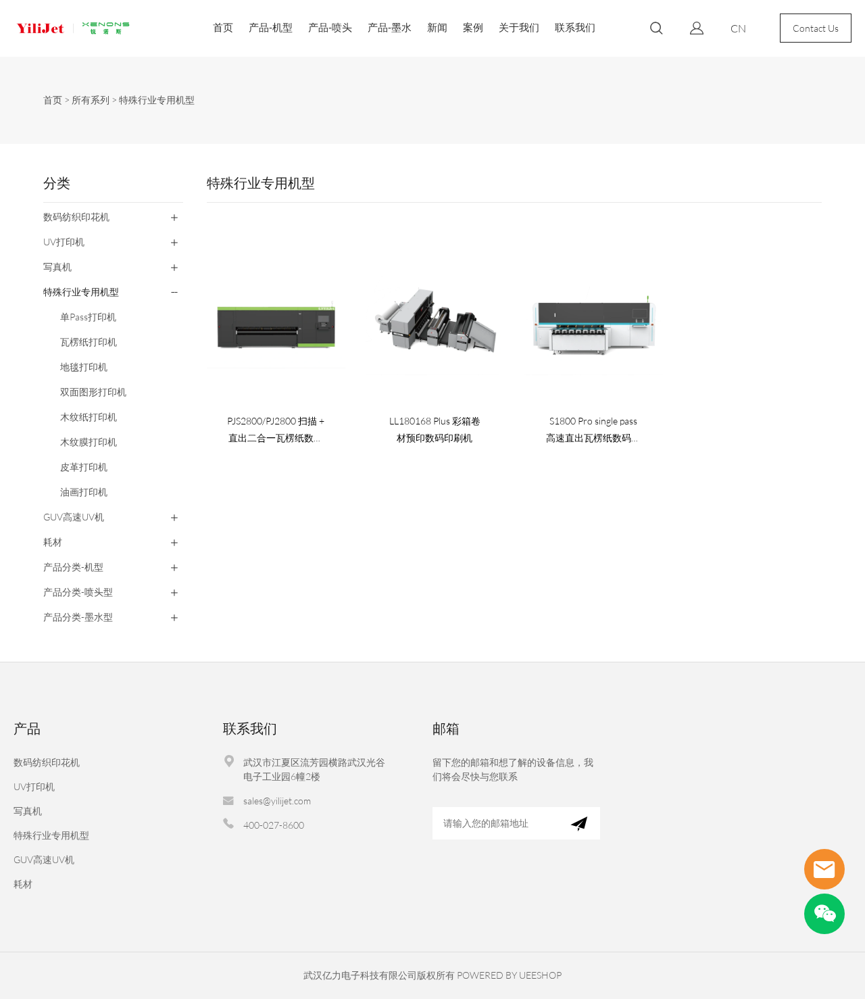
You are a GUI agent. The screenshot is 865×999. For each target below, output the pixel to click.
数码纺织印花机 (76, 216)
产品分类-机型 (73, 566)
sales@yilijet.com (277, 800)
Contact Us (816, 28)
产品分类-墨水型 (78, 617)
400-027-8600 (273, 825)
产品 (27, 728)
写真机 (57, 266)
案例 (473, 27)
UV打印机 (63, 241)
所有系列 (90, 99)
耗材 (52, 541)
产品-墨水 (390, 27)
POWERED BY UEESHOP (509, 975)
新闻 (437, 27)
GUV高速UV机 (73, 516)
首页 (223, 27)
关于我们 (519, 27)
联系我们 (575, 27)
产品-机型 (271, 27)
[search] (656, 30)
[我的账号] (696, 28)
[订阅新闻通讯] (579, 823)
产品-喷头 (330, 27)
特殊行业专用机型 (157, 99)
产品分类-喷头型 (78, 592)
